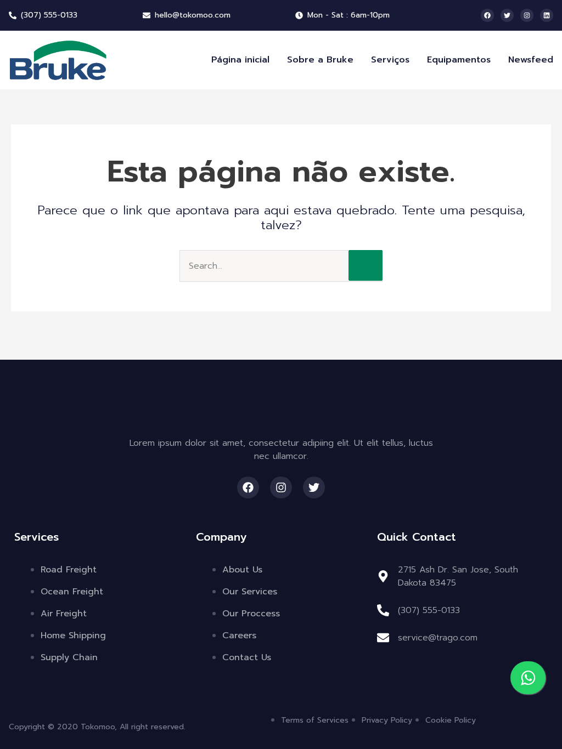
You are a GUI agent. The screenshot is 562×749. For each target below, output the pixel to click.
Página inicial (240, 59)
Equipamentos (459, 59)
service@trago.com (437, 637)
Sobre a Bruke (320, 59)
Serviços (390, 59)
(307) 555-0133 (429, 610)
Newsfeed (530, 59)
